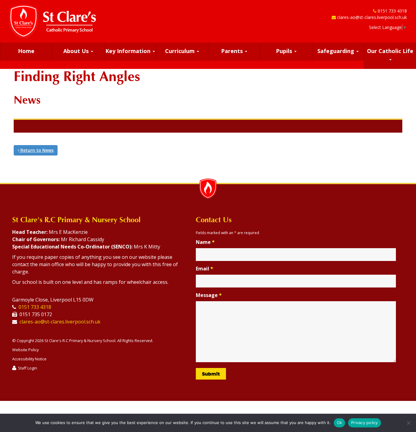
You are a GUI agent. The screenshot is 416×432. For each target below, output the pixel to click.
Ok (339, 422)
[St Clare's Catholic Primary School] (52, 21)
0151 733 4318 (392, 11)
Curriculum (180, 51)
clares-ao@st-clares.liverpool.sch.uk (372, 17)
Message (209, 295)
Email (204, 268)
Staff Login (27, 368)
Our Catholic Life (390, 51)
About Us (76, 51)
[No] (408, 423)
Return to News (36, 150)
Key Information (128, 51)
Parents (232, 51)
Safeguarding (336, 51)
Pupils (285, 51)
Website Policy (25, 349)
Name (205, 242)
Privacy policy (364, 422)
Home (26, 51)
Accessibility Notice (29, 359)
